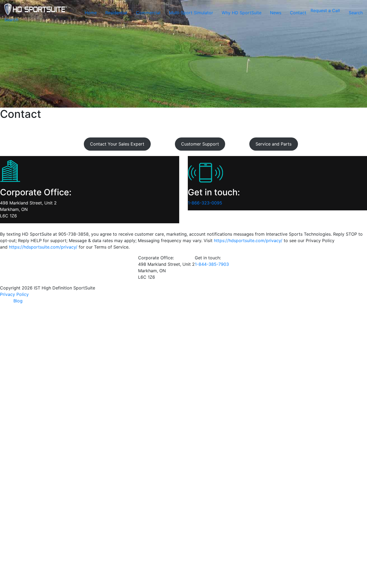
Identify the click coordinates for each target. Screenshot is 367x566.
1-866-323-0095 (205, 203)
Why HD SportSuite (241, 12)
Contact (298, 12)
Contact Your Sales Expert (117, 144)
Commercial (148, 12)
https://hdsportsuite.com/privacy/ (248, 240)
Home (91, 12)
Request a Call (325, 10)
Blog (18, 300)
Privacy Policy (14, 294)
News (275, 12)
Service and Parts (274, 144)
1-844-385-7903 (212, 264)
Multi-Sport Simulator (191, 12)
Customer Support (200, 144)
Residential (116, 12)
